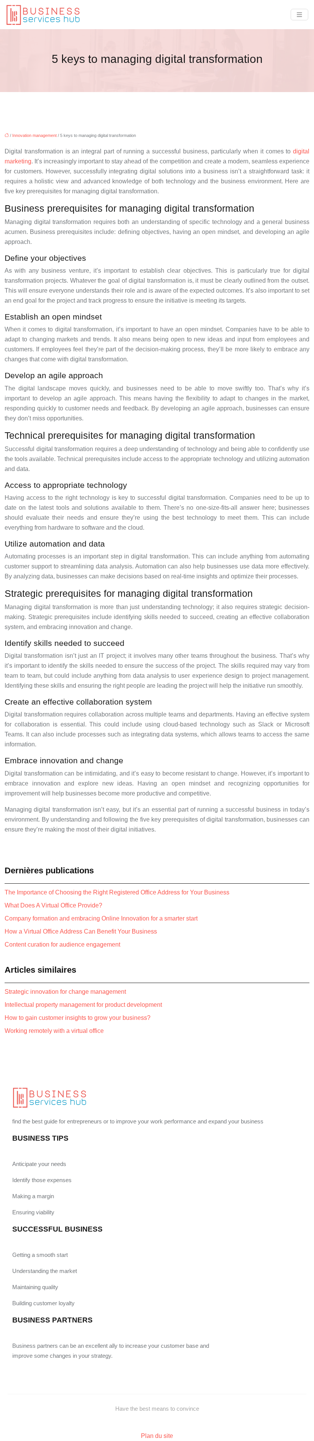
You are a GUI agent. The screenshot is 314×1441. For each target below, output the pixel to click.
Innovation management (34, 135)
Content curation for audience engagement (62, 944)
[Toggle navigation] (299, 15)
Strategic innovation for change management (65, 991)
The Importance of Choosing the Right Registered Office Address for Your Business (117, 892)
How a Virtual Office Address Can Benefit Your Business (81, 931)
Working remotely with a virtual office (54, 1031)
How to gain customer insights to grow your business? (77, 1017)
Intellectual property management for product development (83, 1004)
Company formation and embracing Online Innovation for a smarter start (101, 918)
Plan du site (157, 1436)
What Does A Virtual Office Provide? (53, 905)
